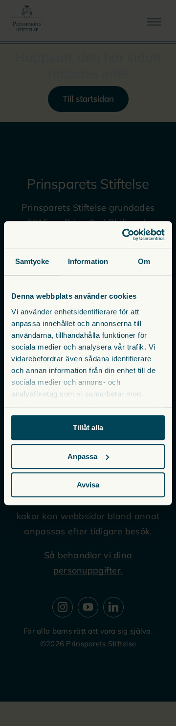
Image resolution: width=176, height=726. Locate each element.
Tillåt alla (88, 427)
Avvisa (88, 485)
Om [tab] (144, 261)
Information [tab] (88, 261)
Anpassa (82, 456)
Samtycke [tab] (32, 261)
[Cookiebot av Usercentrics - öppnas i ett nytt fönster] (124, 234)
